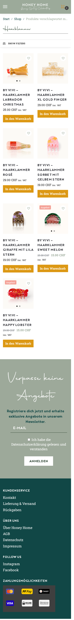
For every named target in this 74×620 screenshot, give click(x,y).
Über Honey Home (17, 527)
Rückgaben (12, 510)
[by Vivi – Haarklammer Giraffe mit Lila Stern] (18, 218)
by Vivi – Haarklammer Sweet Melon (51, 245)
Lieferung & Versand (19, 503)
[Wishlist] (29, 58)
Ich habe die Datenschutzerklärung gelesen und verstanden (38, 444)
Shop (17, 19)
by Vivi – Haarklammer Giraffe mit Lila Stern (18, 247)
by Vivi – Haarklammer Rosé (16, 170)
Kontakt (9, 497)
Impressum (12, 546)
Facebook (11, 570)
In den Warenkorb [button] (18, 119)
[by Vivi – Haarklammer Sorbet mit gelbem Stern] (52, 143)
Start (6, 19)
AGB (6, 534)
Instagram (11, 564)
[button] (63, 7)
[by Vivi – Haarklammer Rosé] (18, 143)
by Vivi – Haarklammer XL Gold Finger (52, 95)
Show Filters (16, 43)
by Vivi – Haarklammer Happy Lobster (17, 320)
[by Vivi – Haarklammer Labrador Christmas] (18, 68)
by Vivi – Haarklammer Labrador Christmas (16, 97)
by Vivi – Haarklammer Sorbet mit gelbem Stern (51, 172)
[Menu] (9, 7)
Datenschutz (13, 540)
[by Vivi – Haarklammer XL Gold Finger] (52, 68)
